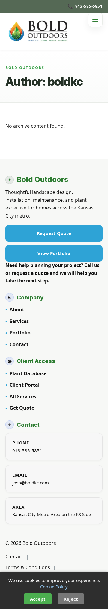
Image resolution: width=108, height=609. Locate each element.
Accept (38, 599)
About (17, 309)
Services (19, 321)
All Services (23, 396)
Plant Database (28, 373)
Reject (71, 599)
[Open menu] (95, 20)
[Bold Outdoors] (39, 31)
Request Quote (54, 233)
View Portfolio (54, 253)
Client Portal (25, 385)
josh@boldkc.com (30, 483)
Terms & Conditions (27, 567)
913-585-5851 (27, 450)
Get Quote (22, 408)
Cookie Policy (54, 587)
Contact (19, 344)
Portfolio (20, 332)
